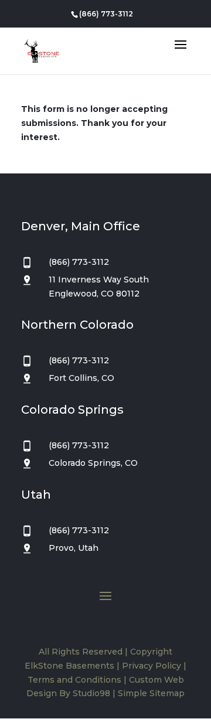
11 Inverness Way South (99, 279)
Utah (36, 495)
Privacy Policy (151, 665)
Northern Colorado (77, 325)
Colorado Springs (72, 410)
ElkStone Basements (69, 665)
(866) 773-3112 (106, 13)
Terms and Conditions (74, 679)
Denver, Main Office (80, 226)
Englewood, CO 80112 (94, 293)
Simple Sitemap (151, 693)
